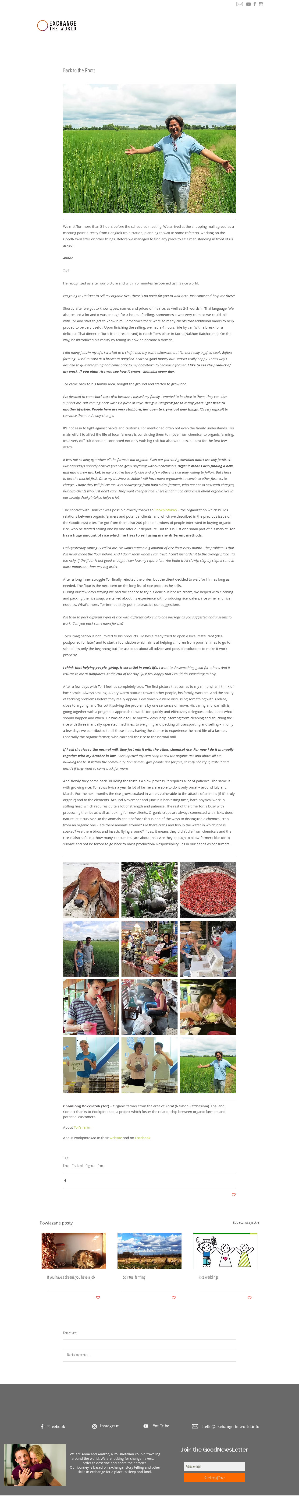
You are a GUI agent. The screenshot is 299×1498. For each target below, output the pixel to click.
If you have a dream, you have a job (71, 1277)
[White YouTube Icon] (146, 1426)
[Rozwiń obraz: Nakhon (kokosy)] (149, 890)
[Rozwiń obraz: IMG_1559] (208, 1007)
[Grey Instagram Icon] (261, 4)
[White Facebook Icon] (42, 1426)
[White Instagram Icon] (94, 1426)
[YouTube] (248, 4)
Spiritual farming (134, 1277)
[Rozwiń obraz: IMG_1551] (149, 1065)
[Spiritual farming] (149, 1251)
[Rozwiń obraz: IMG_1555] (91, 1065)
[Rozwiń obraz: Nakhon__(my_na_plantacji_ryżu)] (91, 949)
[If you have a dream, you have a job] (74, 1251)
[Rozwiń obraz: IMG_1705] (208, 949)
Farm (100, 1165)
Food (66, 1165)
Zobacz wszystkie (246, 1222)
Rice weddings (208, 1277)
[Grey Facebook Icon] (255, 4)
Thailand (77, 1165)
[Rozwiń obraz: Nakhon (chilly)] (208, 890)
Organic (90, 1165)
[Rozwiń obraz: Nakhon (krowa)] (91, 890)
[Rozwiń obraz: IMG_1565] (149, 1007)
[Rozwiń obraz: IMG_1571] (91, 1007)
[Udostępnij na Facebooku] (65, 1180)
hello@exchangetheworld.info (230, 1426)
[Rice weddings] (225, 1251)
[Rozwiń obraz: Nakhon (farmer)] (208, 1065)
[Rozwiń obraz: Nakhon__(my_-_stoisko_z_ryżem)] (149, 949)
